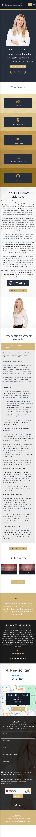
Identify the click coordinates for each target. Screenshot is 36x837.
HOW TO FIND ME (18, 709)
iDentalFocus (16, 816)
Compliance (18, 815)
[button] (17, 577)
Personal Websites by (11, 821)
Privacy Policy (19, 774)
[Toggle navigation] (34, 5)
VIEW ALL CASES (17, 582)
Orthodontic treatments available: (13, 346)
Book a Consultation (18, 66)
